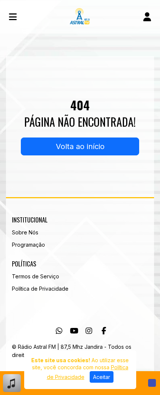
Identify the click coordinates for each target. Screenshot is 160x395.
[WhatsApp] (59, 330)
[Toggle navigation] (12, 17)
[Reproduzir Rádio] (152, 383)
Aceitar (101, 377)
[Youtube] (74, 330)
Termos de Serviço (35, 276)
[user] (147, 17)
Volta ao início (80, 146)
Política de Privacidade (40, 288)
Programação (28, 244)
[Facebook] (104, 330)
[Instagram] (89, 330)
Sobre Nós (25, 232)
